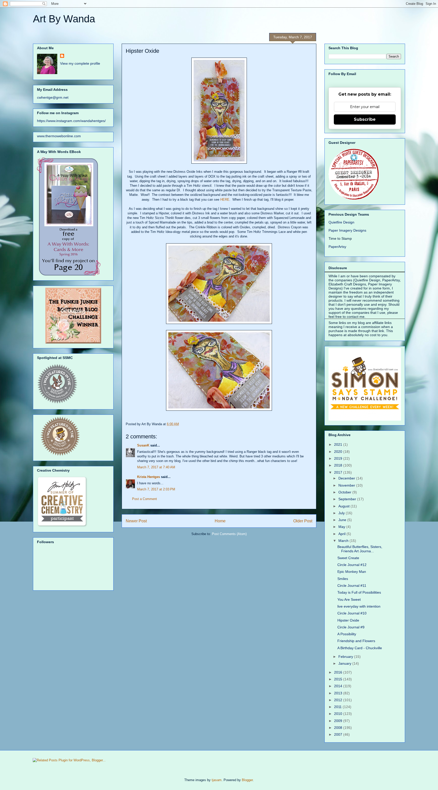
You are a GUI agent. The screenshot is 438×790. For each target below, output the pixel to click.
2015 (338, 679)
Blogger (247, 780)
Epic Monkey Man (351, 572)
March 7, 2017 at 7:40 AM (156, 467)
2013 (338, 693)
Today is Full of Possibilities (359, 592)
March (344, 541)
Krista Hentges (148, 477)
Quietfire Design (341, 222)
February (346, 657)
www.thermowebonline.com (59, 136)
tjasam (217, 780)
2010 (338, 714)
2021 (338, 444)
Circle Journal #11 (351, 585)
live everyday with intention (358, 606)
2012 (338, 700)
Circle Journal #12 (352, 565)
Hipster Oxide (348, 620)
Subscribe (365, 119)
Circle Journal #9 (350, 627)
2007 (338, 734)
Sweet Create (348, 558)
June (342, 520)
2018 (338, 465)
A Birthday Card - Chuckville (359, 648)
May (342, 527)
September (347, 499)
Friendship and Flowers (356, 641)
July (342, 513)
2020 (338, 452)
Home (220, 521)
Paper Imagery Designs (347, 230)
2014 (338, 686)
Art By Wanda (64, 18)
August (344, 506)
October (345, 492)
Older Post (302, 521)
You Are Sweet (349, 599)
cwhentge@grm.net (52, 97)
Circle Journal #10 (352, 613)
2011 (338, 707)
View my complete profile (80, 63)
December (347, 478)
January (345, 663)
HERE (224, 199)
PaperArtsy (337, 247)
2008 (338, 728)
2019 (338, 458)
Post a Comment (144, 499)
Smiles (342, 579)
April (342, 534)
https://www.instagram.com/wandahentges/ (71, 121)
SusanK (143, 445)
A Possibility (346, 634)
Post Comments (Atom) (229, 534)
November (347, 485)
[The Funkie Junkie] (73, 342)
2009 (338, 721)
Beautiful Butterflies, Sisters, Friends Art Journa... (359, 549)
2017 (338, 472)
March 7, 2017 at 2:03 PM (156, 489)
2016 (338, 672)
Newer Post (136, 521)
